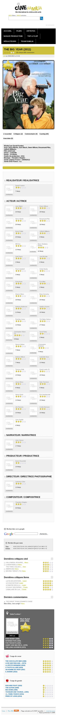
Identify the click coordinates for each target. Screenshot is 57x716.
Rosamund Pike (45, 219)
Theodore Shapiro (18, 158)
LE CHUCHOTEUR (12, 583)
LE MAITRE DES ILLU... (13, 585)
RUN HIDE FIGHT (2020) (13, 685)
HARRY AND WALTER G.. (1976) (16, 645)
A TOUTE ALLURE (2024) (14, 667)
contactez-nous (50, 711)
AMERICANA (10, 569)
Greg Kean (18, 281)
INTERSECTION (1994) (13, 641)
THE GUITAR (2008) (12, 687)
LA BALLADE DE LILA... (13, 589)
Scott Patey (43, 332)
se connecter (50, 25)
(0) (31, 134)
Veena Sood (19, 394)
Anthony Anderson (21, 306)
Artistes (31, 31)
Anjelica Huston (44, 306)
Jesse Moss (19, 382)
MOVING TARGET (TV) (13, 571)
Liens (3, 711)
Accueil (8, 31)
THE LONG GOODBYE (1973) (15, 647)
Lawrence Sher (20, 481)
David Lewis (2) (45, 369)
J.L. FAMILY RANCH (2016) (14, 694)
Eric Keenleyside (45, 394)
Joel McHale (43, 256)
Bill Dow (17, 244)
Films (19, 31)
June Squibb (19, 419)
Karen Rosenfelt (20, 461)
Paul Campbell (20, 269)
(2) (18, 134)
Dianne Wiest (19, 294)
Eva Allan (42, 281)
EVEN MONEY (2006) (12, 639)
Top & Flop (32, 36)
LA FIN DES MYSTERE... (14, 581)
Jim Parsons (19, 407)
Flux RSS (11, 711)
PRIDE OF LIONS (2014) (13, 696)
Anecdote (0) (8, 138)
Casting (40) (44, 134)
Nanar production (13, 36)
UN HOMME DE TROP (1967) (15, 669)
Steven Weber (20, 344)
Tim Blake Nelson (45, 319)
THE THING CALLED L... (14, 567)
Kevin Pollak (19, 231)
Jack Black (19, 206)
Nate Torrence (44, 382)
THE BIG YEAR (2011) (17, 49)
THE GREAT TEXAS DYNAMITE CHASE (19, 601)
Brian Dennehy (44, 294)
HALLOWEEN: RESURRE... (15, 562)
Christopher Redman (42, 345)
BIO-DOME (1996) (11, 690)
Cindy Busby (44, 269)
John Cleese (19, 440)
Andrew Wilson (20, 357)
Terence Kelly (19, 369)
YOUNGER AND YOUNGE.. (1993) (17, 692)
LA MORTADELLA (12, 564)
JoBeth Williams (45, 231)
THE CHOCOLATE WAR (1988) (15, 661)
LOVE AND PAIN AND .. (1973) (15, 663)
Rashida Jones (20, 319)
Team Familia (27, 41)
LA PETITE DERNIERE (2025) (15, 665)
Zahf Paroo (19, 256)
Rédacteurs (10, 41)
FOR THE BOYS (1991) (13, 643)
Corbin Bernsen (45, 407)
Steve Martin (19, 219)
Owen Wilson (44, 206)
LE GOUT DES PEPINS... (14, 587)
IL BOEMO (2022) (11, 672)
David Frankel (19, 185)
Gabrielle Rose (44, 357)
